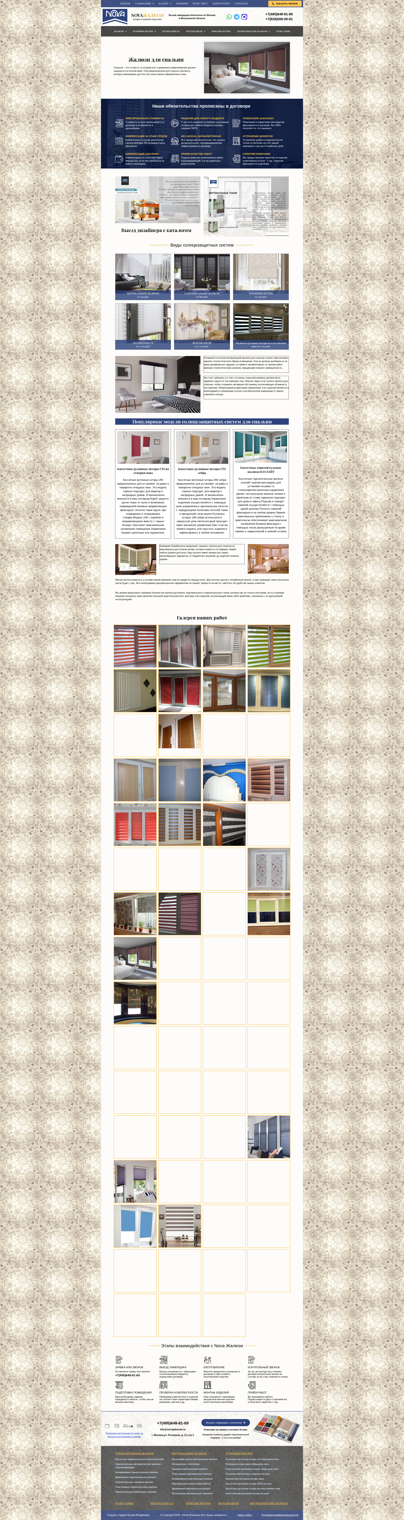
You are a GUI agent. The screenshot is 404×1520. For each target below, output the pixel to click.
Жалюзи (119, 31)
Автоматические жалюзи (252, 31)
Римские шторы (221, 31)
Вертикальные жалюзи (189, 1453)
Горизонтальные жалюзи (134, 1453)
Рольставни (283, 31)
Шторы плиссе (171, 31)
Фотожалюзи (194, 31)
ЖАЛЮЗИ (147, 15)
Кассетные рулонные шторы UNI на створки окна (143, 471)
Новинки (182, 3)
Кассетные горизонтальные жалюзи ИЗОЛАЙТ (260, 469)
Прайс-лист (200, 3)
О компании (143, 3)
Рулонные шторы (143, 31)
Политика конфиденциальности (279, 1515)
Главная (125, 3)
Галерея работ (221, 3)
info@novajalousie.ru (173, 1429)
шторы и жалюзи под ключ (147, 19)
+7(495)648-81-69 (279, 14)
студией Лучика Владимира (133, 1515)
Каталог (164, 3)
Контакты (241, 3)
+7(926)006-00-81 (279, 19)
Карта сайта (245, 1515)
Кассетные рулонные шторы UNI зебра (202, 471)
